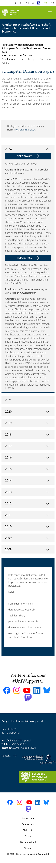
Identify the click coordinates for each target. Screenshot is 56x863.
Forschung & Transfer (14, 55)
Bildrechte (28, 830)
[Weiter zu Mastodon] (28, 697)
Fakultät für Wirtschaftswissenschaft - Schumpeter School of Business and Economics (25, 48)
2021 (8, 400)
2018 (8, 434)
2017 (8, 446)
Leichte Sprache (39, 3)
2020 (8, 411)
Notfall (33, 3)
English (52, 3)
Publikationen (9, 59)
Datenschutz (28, 824)
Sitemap (28, 848)
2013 (8, 492)
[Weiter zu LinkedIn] (36, 690)
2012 (8, 503)
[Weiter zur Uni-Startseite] (14, 13)
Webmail (27, 3)
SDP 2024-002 (24, 258)
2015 (8, 469)
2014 (8, 480)
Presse (28, 836)
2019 (8, 423)
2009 (8, 538)
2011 (8, 515)
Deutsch (45, 3)
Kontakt (6, 755)
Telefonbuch (21, 3)
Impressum (28, 818)
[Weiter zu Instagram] (16, 690)
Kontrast (15, 3)
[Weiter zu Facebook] (6, 690)
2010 (8, 526)
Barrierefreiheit (28, 842)
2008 (8, 549)
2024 (8, 149)
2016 (8, 457)
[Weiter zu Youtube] (26, 690)
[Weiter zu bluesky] (46, 690)
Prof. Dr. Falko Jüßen (24, 129)
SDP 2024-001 (24, 156)
